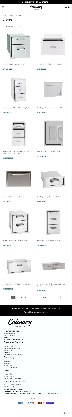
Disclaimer (7, 363)
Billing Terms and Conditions (13, 354)
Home (4, 15)
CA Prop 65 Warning (10, 367)
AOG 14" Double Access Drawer (14, 64)
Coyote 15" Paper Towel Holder (14, 197)
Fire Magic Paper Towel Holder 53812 (50, 108)
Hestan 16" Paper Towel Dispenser (49, 151)
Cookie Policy (8, 352)
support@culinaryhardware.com (14, 339)
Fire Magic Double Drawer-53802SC (15, 240)
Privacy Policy (8, 374)
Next (44, 297)
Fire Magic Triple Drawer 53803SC (49, 240)
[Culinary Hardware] (36, 7)
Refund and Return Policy (12, 348)
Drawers (10, 15)
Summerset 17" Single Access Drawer (50, 64)
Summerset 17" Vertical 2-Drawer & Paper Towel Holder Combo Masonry (18, 152)
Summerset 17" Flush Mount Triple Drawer (18, 108)
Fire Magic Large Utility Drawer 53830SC (17, 284)
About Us (7, 361)
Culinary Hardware (38, 399)
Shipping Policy (9, 350)
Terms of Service (9, 365)
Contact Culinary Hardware (12, 378)
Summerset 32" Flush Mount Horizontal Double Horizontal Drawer (51, 285)
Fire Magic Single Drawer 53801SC (49, 197)
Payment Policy (9, 346)
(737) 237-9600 (14, 331)
